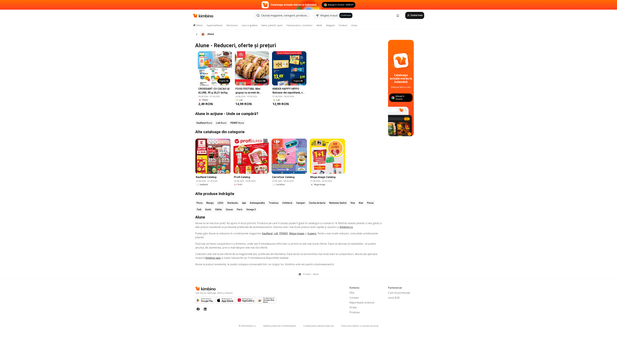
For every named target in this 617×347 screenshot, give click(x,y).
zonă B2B (394, 297)
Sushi (208, 209)
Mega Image (296, 233)
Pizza (199, 203)
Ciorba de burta (317, 203)
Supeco (312, 233)
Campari (300, 203)
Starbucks (232, 203)
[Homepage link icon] (300, 274)
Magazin (330, 25)
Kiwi (361, 203)
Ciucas (229, 209)
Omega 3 (251, 209)
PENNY (283, 233)
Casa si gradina (249, 25)
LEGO (220, 203)
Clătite (218, 209)
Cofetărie (287, 203)
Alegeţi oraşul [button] (328, 15)
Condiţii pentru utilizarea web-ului (318, 326)
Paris (239, 209)
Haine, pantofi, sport (271, 25)
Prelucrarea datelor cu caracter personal (359, 326)
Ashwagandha (257, 203)
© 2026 (247, 326)
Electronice (232, 25)
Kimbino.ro (346, 227)
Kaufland (267, 233)
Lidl (276, 233)
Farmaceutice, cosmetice (299, 25)
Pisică (370, 203)
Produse (343, 25)
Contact (354, 297)
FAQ (351, 292)
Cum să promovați (399, 292)
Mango (210, 203)
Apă (244, 203)
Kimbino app (213, 258)
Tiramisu (273, 203)
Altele (319, 25)
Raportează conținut (361, 302)
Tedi (199, 209)
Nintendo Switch (338, 203)
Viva (352, 203)
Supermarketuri (215, 25)
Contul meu (416, 15)
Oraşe (354, 25)
